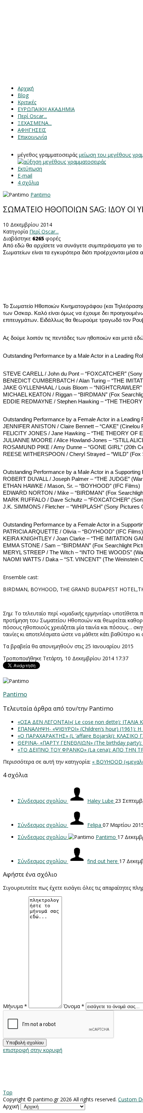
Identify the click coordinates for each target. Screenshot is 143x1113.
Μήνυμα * (15, 1006)
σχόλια (28, 182)
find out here (103, 861)
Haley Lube (101, 800)
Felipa (95, 824)
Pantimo (40, 194)
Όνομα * (73, 1006)
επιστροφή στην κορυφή (32, 1049)
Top (7, 1092)
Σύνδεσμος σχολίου (43, 800)
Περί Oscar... (44, 231)
